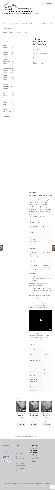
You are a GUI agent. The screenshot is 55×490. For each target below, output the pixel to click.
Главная (5, 23)
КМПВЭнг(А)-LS (7, 72)
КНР (5, 93)
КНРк (5, 95)
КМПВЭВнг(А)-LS (7, 68)
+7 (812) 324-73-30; (16, 13)
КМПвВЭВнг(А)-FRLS (8, 52)
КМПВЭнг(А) (6, 70)
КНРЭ (5, 97)
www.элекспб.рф (44, 298)
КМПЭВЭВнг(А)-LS (8, 86)
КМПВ (5, 47)
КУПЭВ (5, 104)
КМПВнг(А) (6, 54)
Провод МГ (6, 116)
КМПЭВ (5, 75)
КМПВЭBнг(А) (7, 61)
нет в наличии (21, 424)
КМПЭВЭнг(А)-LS (7, 91)
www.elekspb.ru (35, 298)
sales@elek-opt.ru (21, 15)
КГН (5, 45)
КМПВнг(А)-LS (7, 56)
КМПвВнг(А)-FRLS (8, 50)
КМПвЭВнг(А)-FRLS (8, 66)
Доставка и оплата (13, 23)
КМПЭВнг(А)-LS (11, 32)
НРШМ (5, 109)
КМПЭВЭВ (6, 84)
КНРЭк (5, 100)
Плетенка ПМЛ (7, 111)
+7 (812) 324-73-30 (20, 463)
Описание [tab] (18, 193)
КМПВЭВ (6, 63)
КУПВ (5, 102)
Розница (31, 23)
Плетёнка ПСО (7, 113)
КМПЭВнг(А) (6, 77)
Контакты (22, 23)
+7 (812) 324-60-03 (35, 13)
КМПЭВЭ (6, 81)
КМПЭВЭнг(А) (7, 88)
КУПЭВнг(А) (6, 107)
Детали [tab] (17, 197)
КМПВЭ (5, 59)
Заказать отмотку (7, 28)
